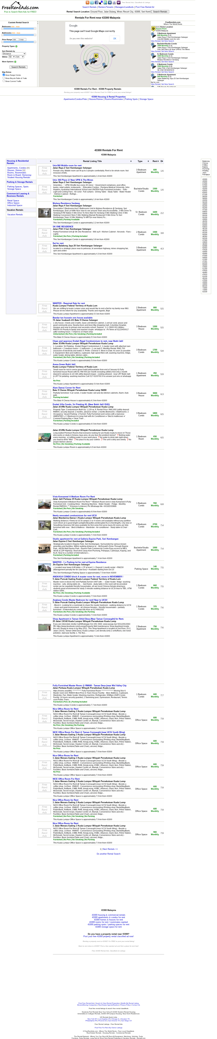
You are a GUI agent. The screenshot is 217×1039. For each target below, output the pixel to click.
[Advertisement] (206, 47)
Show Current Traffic (13, 81)
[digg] (110, 2)
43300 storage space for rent (108, 927)
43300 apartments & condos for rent (108, 917)
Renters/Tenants (105, 7)
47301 (204, 261)
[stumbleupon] (105, 2)
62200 (204, 263)
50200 (204, 234)
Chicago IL (115, 1019)
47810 (204, 274)
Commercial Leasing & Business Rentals (18, 194)
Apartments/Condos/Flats (75, 99)
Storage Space (146, 99)
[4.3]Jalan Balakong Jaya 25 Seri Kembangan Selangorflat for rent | (170, 79)
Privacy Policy (125, 1005)
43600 (204, 242)
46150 (204, 231)
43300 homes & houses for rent (108, 920)
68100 (204, 286)
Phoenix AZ (102, 1021)
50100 (204, 238)
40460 (204, 273)
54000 (204, 257)
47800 (204, 267)
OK (114, 38)
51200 (204, 269)
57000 (204, 183)
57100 (204, 194)
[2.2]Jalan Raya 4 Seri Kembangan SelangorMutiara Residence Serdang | (169, 58)
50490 (204, 253)
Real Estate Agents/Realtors (108, 1005)
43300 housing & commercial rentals (108, 915)
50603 (204, 212)
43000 (204, 204)
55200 (204, 206)
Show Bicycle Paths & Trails (16, 78)
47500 (204, 255)
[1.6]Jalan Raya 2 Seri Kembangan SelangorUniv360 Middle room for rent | (169, 37)
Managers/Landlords (124, 7)
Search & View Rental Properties (107, 1003)
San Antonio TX (114, 1021)
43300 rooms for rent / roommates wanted (108, 922)
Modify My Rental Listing (130, 1003)
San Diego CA (126, 1021)
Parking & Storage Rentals (20, 182)
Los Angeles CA (104, 1019)
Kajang (205, 167)
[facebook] (96, 2)
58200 (204, 196)
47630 (204, 250)
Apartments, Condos (16, 168)
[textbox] (120, 11)
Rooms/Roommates (114, 99)
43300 (204, 179)
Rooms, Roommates (16, 172)
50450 (204, 248)
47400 (204, 259)
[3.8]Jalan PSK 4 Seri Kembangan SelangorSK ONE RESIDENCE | (169, 68)
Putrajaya (206, 174)
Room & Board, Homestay (19, 175)
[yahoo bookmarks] (119, 2)
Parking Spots (131, 99)
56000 (204, 198)
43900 (204, 282)
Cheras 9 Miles (205, 164)
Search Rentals (89, 7)
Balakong (206, 161)
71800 (204, 288)
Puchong (205, 169)
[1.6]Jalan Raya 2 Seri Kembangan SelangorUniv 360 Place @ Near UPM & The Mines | (170, 47)
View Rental (155, 41)
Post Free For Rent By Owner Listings (108, 1028)
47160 (204, 210)
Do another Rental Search (108, 854)
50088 (204, 246)
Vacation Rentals (15, 214)
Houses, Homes (14, 170)
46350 (204, 236)
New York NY (92, 1019)
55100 (204, 217)
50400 (204, 265)
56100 (204, 202)
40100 (204, 278)
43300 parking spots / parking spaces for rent (108, 924)
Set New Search (167, 41)
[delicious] (101, 2)
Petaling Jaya (205, 172)
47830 (204, 280)
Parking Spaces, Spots (18, 186)
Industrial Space (14, 205)
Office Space (13, 203)
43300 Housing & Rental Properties (109, 97)
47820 (204, 271)
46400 (204, 244)
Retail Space (13, 200)
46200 (204, 221)
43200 (204, 189)
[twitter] (92, 2)
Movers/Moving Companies (87, 1005)
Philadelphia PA (91, 1021)
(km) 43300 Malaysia (164, 29)
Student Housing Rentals (18, 177)
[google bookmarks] (114, 2)
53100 (204, 276)
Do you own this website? (81, 38)
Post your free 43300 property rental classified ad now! (108, 936)
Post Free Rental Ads (86, 1003)
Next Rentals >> (110, 849)
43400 (204, 187)
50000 (204, 225)
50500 (204, 213)
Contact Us (136, 1005)
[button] (96, 56)
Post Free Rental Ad (145, 7)
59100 (204, 215)
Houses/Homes (96, 99)
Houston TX (125, 1019)
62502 (204, 191)
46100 (204, 229)
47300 (204, 240)
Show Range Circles (13, 75)
